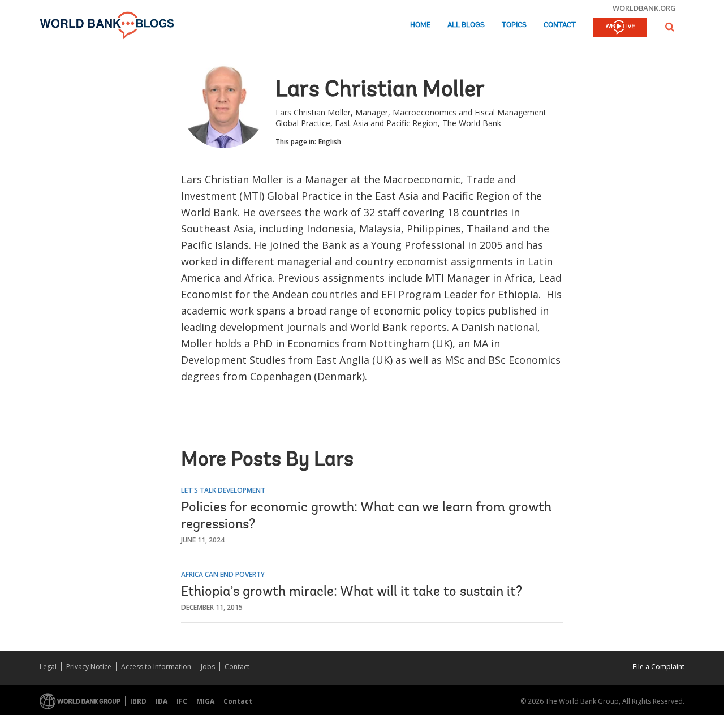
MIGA (205, 701)
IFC (181, 701)
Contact (560, 25)
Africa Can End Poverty (223, 574)
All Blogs (466, 25)
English (329, 142)
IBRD (138, 701)
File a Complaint (658, 666)
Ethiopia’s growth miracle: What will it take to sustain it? (351, 592)
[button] (669, 27)
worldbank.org (644, 8)
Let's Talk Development (223, 490)
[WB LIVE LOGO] (620, 28)
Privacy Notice (88, 666)
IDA (161, 701)
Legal (48, 666)
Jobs (208, 666)
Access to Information (156, 666)
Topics (514, 25)
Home (420, 25)
